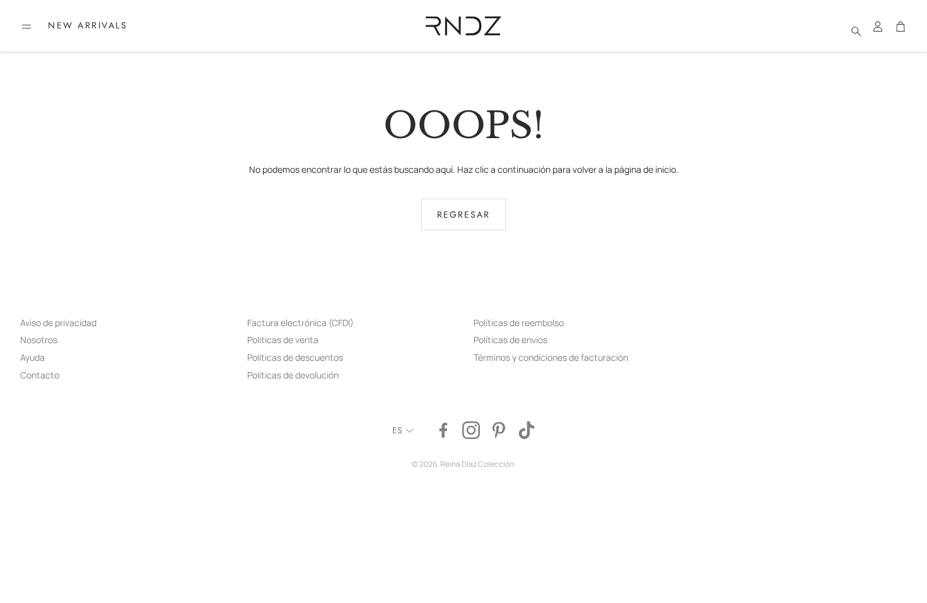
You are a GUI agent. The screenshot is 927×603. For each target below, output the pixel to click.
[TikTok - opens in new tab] (526, 430)
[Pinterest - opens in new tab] (499, 430)
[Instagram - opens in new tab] (471, 430)
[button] (26, 26)
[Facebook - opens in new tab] (443, 430)
